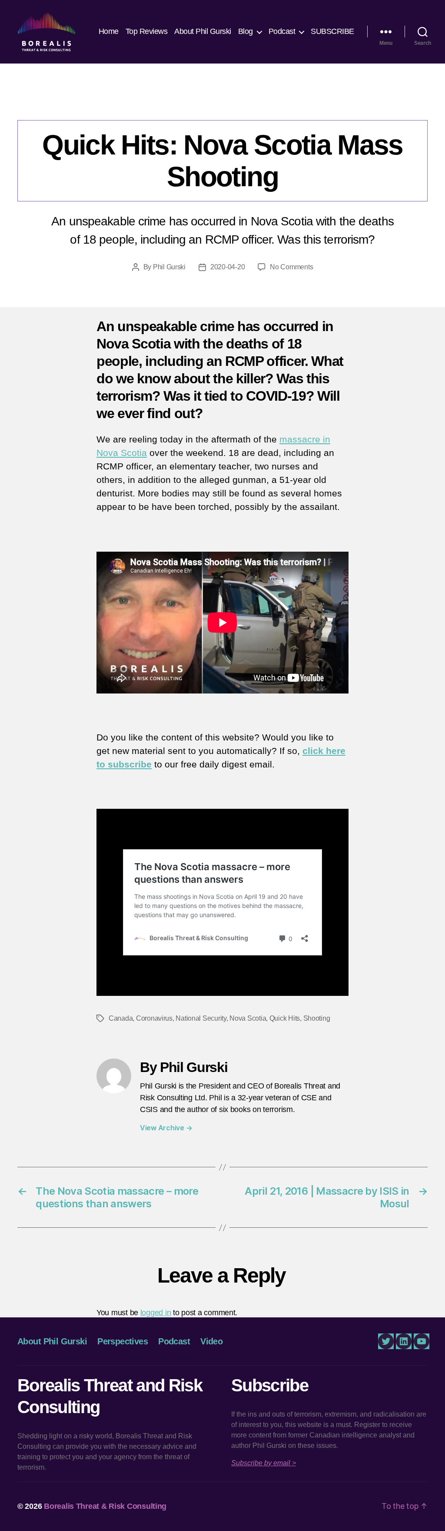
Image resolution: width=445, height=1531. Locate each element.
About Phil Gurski (202, 31)
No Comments (291, 267)
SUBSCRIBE (332, 31)
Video (211, 1341)
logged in (155, 1312)
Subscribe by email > (263, 1463)
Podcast (282, 31)
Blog (245, 31)
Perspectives (122, 1341)
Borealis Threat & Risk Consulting (105, 1506)
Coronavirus (154, 1018)
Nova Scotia (247, 1018)
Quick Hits (244, 102)
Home (109, 31)
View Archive (166, 1127)
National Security (201, 1018)
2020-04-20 (227, 267)
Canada (121, 1018)
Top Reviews (147, 31)
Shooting (316, 1018)
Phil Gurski (169, 267)
